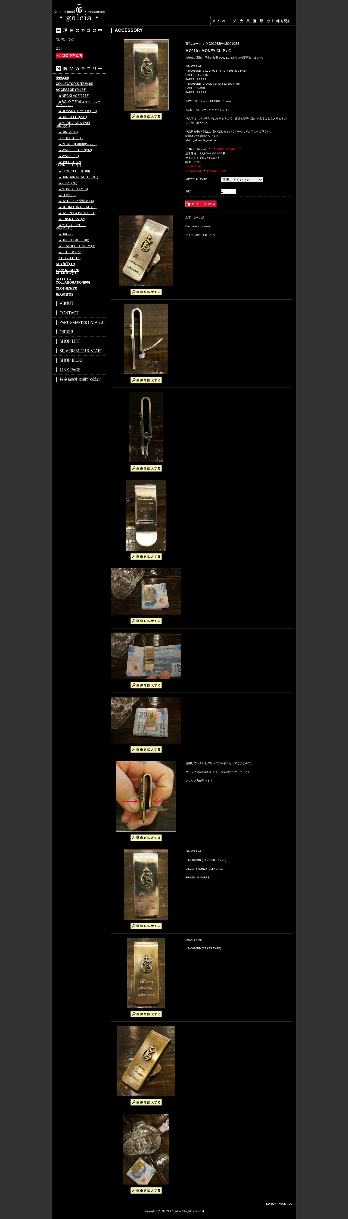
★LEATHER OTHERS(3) (76, 246)
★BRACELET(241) (72, 117)
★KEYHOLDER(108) (74, 171)
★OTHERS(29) (69, 252)
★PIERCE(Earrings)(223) (77, 144)
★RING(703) (68, 132)
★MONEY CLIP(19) (73, 189)
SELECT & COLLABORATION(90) (73, 281)
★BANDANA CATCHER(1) (78, 177)
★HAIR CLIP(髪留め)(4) (76, 201)
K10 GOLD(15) (69, 258)
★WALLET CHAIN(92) (75, 150)
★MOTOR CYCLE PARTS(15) (71, 226)
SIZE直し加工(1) (70, 138)
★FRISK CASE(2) (71, 219)
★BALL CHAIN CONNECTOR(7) (68, 163)
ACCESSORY (194, 166)
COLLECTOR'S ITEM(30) (74, 84)
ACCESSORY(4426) (71, 90)
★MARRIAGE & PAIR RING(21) (73, 124)
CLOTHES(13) (66, 288)
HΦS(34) (62, 78)
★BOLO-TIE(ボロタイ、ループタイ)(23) (78, 103)
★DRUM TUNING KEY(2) (77, 207)
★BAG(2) (65, 234)
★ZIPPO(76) (67, 183)
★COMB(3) (67, 195)
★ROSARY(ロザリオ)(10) (77, 111)
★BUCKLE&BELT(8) (73, 240)
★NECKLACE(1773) (73, 96)
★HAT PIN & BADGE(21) (76, 213)
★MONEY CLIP (216, 170)
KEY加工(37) (65, 264)
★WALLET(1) (68, 156)
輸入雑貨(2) (64, 294)
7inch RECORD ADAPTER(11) (67, 271)
